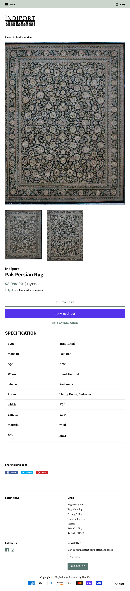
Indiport (63, 577)
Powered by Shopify (79, 577)
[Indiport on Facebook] (7, 550)
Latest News (12, 498)
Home (8, 37)
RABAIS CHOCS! (76, 533)
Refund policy (75, 528)
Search (71, 523)
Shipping (10, 290)
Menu (12, 4)
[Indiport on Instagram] (12, 550)
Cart (122, 4)
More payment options (65, 322)
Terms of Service (76, 518)
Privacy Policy (75, 514)
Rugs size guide (75, 504)
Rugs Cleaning (75, 509)
